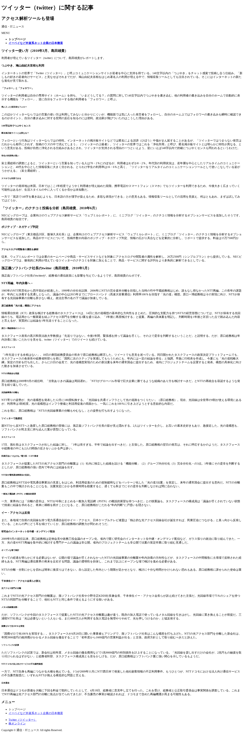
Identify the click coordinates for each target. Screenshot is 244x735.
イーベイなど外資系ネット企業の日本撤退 (36, 713)
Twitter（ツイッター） (23, 719)
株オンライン (17, 723)
